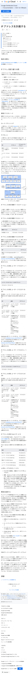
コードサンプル (4, 637)
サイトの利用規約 (20, 661)
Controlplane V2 (21, 90)
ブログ (2, 647)
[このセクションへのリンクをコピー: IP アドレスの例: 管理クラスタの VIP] (24, 237)
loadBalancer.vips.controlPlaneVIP (14, 338)
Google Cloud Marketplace (6, 612)
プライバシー (12, 661)
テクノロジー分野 (8, 15)
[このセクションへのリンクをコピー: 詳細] (5, 576)
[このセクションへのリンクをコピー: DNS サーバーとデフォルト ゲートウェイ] (2, 554)
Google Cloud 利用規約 (6, 663)
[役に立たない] (17, 20)
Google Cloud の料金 (5, 610)
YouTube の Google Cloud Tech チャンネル (10, 656)
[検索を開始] (17, 1)
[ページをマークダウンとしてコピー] (7, 30)
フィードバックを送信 (7, 23)
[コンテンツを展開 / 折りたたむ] (10, 33)
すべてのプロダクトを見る (6, 608)
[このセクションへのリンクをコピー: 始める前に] (10, 59)
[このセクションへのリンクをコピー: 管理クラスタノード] (14, 113)
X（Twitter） (4, 652)
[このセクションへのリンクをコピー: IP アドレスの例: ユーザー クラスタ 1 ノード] (3, 268)
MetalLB (15, 126)
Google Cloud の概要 (5, 635)
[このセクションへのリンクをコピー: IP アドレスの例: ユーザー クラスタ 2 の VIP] (4, 376)
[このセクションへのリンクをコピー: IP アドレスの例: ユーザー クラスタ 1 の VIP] (4, 291)
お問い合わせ (4, 615)
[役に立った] (15, 20)
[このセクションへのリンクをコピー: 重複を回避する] (12, 492)
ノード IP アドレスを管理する (8, 579)
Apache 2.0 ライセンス (12, 596)
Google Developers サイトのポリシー (14, 598)
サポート (3, 623)
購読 (20, 668)
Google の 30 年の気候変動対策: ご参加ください (12, 665)
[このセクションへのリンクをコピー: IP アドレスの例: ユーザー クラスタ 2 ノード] (3, 352)
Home (2, 15)
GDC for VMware (20, 8)
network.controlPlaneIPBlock (8, 258)
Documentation (8, 8)
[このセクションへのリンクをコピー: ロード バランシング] (15, 123)
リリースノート (4, 625)
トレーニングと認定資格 (6, 641)
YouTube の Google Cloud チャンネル (9, 654)
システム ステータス (5, 627)
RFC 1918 (15, 536)
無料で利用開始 (6, 11)
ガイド (20, 17)
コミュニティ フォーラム (6, 620)
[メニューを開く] (2, 1)
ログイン (24, 1)
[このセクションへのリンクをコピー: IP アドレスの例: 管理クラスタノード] (25, 218)
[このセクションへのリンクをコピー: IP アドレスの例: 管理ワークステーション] (2, 207)
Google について (4, 661)
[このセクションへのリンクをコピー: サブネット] (9, 135)
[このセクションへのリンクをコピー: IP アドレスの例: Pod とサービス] (22, 434)
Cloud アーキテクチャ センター (7, 639)
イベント (3, 650)
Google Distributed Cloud (9, 6)
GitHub (2, 633)
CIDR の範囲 (4, 439)
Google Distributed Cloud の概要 (9, 62)
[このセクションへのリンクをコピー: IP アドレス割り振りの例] (20, 69)
